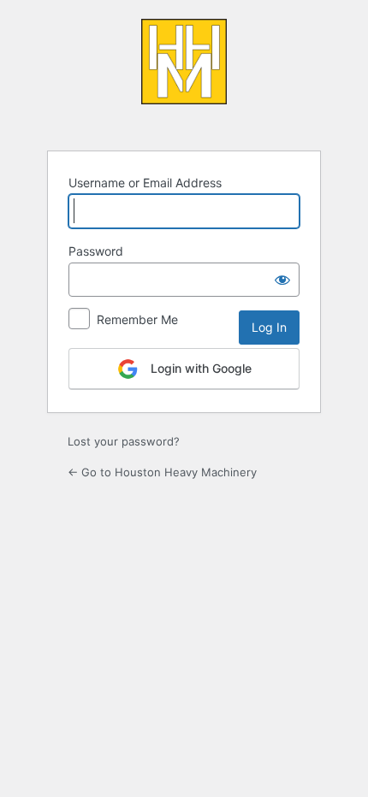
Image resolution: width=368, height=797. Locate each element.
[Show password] (282, 280)
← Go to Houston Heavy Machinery (162, 472)
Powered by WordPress (184, 74)
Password (95, 251)
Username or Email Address (145, 182)
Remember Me (137, 319)
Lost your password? (124, 441)
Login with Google (199, 368)
